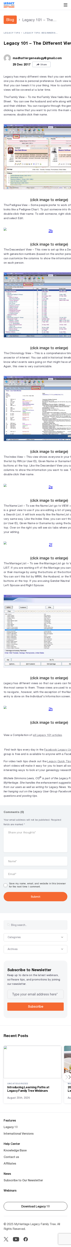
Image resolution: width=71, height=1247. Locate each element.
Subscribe (35, 1006)
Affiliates (10, 1163)
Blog (10, 20)
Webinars (10, 1190)
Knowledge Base (15, 1150)
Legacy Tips (12, 33)
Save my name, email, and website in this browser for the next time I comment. (37, 885)
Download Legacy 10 (35, 1206)
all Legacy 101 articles (47, 735)
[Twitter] (6, 1239)
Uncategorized (17, 1083)
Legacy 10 (11, 1127)
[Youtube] (16, 1239)
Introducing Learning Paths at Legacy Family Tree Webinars (28, 1088)
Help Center (12, 1143)
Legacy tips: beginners (39, 33)
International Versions (19, 1133)
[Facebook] (25, 1239)
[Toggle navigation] (65, 4)
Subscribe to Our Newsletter (23, 1180)
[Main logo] (9, 5)
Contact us (11, 1157)
